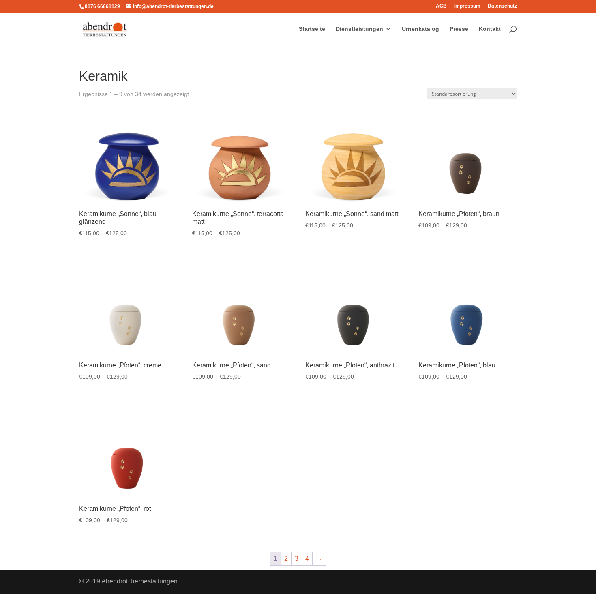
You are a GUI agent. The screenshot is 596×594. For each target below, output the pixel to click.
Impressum (467, 6)
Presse (459, 29)
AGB (441, 6)
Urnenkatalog (420, 29)
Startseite (312, 29)
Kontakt (490, 29)
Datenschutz (502, 6)
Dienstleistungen (359, 29)
